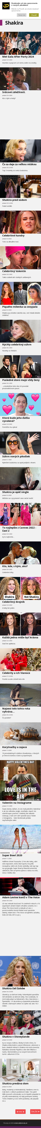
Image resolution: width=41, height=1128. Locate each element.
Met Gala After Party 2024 (18, 56)
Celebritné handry (13, 235)
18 (40, 800)
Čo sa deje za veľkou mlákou (19, 164)
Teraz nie (21, 15)
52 (40, 304)
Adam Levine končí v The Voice (21, 897)
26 (40, 563)
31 (40, 268)
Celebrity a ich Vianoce (16, 673)
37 (40, 525)
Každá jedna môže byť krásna (20, 637)
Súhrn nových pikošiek (16, 456)
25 (40, 89)
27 (40, 161)
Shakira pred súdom (14, 199)
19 (40, 453)
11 (40, 1034)
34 (40, 744)
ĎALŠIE (34, 1111)
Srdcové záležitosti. (13, 92)
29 (40, 232)
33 (40, 197)
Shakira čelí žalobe (13, 988)
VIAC (20, 1111)
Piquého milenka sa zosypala (20, 306)
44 (40, 489)
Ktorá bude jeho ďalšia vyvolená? (16, 419)
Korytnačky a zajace (14, 747)
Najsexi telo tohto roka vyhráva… (16, 710)
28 (40, 670)
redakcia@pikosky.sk (20, 1123)
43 (40, 634)
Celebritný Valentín (14, 271)
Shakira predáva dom (15, 1083)
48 (40, 377)
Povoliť (33, 15)
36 (40, 54)
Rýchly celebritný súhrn (16, 344)
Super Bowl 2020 (12, 855)
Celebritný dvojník (13, 601)
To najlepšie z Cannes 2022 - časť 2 (19, 529)
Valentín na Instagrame (16, 802)
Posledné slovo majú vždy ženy (21, 380)
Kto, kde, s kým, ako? (15, 566)
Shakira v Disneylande (15, 1036)
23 (40, 599)
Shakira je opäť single (15, 492)
